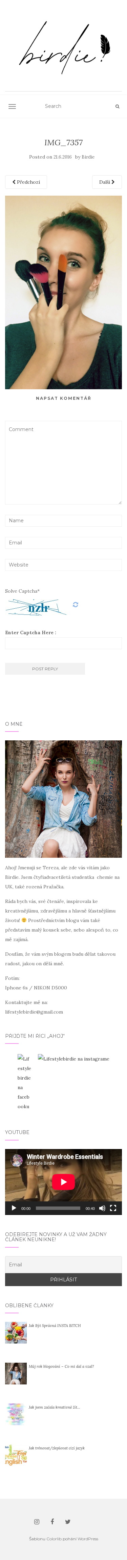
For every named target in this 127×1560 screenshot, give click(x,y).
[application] (63, 1182)
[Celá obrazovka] (113, 1208)
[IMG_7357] (63, 292)
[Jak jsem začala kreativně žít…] (16, 1414)
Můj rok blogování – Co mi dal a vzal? (61, 1366)
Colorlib (54, 1538)
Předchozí (28, 182)
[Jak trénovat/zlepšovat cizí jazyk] (16, 1455)
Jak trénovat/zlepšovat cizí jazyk (57, 1448)
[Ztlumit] (102, 1208)
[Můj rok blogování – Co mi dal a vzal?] (16, 1373)
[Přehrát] (13, 1208)
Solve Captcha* (22, 591)
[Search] (117, 106)
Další (105, 182)
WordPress (88, 1538)
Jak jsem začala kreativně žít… (54, 1407)
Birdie (88, 157)
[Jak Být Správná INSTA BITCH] (16, 1332)
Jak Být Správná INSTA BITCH (55, 1325)
